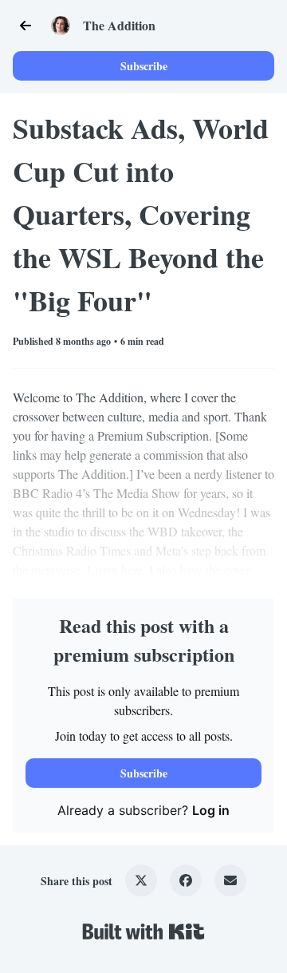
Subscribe (143, 65)
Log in (211, 810)
